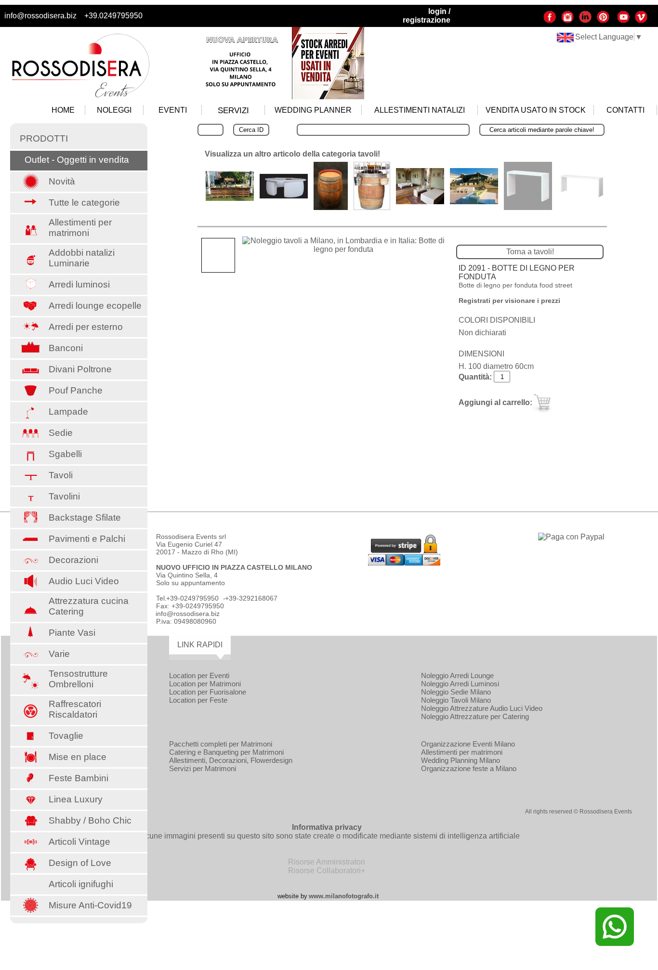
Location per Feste (198, 700)
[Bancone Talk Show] (284, 196)
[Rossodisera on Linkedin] (585, 21)
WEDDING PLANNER (313, 110)
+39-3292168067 (251, 598)
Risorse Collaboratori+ (326, 870)
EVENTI (172, 110)
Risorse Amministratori (326, 862)
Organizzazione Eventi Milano (468, 744)
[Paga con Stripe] (404, 563)
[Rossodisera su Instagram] (567, 21)
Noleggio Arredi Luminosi (460, 684)
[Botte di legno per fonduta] (372, 207)
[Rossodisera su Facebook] (549, 21)
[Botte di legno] (331, 207)
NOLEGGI (114, 110)
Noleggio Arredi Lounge (457, 675)
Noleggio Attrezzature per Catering (475, 716)
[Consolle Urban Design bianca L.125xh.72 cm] (528, 207)
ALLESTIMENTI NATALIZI (419, 110)
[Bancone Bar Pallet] (230, 198)
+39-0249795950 (192, 598)
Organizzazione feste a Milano (468, 768)
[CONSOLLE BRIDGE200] (420, 201)
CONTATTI (625, 110)
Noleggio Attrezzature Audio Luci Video (481, 708)
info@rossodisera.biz (40, 16)
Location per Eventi (199, 675)
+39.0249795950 (113, 16)
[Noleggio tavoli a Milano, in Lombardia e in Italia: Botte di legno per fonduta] (343, 245)
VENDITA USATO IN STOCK (536, 110)
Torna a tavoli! (530, 252)
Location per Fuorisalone (207, 692)
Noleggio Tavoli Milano (456, 700)
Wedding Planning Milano (460, 760)
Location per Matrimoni (205, 684)
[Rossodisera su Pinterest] (603, 21)
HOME (63, 110)
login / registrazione (426, 15)
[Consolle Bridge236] (474, 201)
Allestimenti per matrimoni (461, 752)
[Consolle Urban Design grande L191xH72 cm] (582, 207)
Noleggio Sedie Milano (456, 692)
